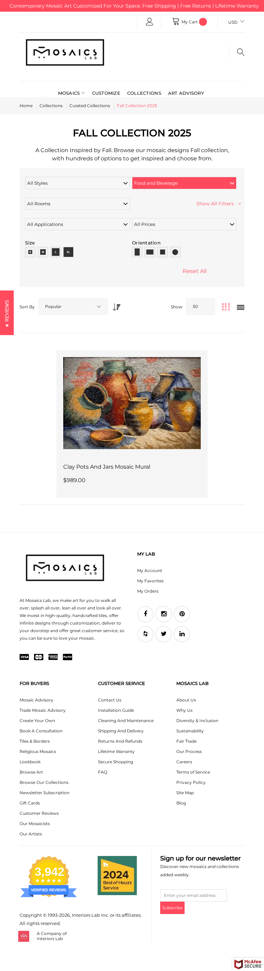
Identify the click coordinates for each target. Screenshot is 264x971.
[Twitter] (163, 634)
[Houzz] (145, 634)
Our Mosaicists (35, 823)
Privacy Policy (191, 782)
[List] (240, 307)
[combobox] (73, 306)
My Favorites (150, 580)
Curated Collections (89, 105)
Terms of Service (193, 772)
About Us (186, 699)
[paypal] (67, 657)
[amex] (53, 657)
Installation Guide (116, 710)
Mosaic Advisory (36, 699)
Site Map (185, 792)
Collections (51, 105)
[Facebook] (145, 614)
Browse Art (31, 772)
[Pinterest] (182, 614)
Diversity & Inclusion (197, 720)
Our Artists (31, 833)
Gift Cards (30, 803)
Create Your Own (37, 720)
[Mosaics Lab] (65, 52)
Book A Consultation (41, 730)
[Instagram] (163, 614)
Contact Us (109, 699)
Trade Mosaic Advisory (43, 710)
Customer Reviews (39, 813)
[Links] (150, 22)
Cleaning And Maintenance (126, 720)
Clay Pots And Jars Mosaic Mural (106, 467)
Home (26, 105)
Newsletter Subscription (44, 792)
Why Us (184, 710)
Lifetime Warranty (116, 751)
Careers (184, 761)
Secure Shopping (115, 761)
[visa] (24, 657)
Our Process (189, 751)
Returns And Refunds (120, 741)
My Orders (147, 591)
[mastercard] (38, 657)
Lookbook (30, 761)
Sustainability (190, 730)
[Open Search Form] (236, 52)
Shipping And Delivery (121, 730)
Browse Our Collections (44, 782)
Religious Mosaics (38, 751)
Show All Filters (217, 204)
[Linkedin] (182, 634)
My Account (149, 570)
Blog (181, 803)
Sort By (27, 306)
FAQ (102, 772)
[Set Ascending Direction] (114, 305)
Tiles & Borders (35, 741)
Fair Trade (186, 741)
